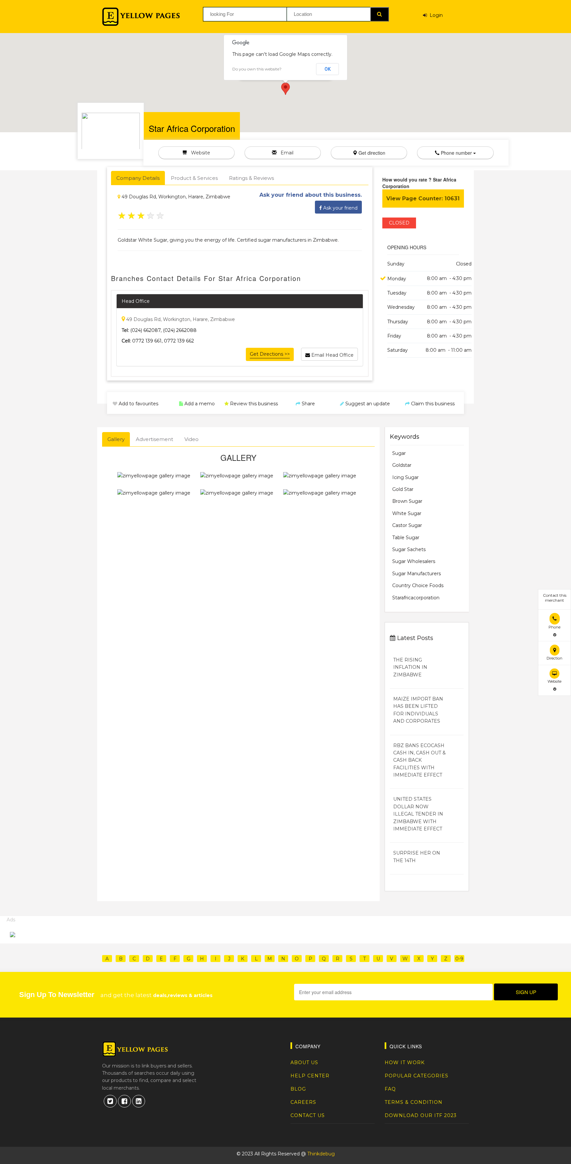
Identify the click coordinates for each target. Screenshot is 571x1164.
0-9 (459, 959)
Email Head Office (332, 355)
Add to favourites (137, 404)
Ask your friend (340, 208)
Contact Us (307, 1115)
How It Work (405, 1062)
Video (191, 439)
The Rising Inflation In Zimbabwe (410, 667)
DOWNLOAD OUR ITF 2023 (421, 1115)
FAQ (390, 1089)
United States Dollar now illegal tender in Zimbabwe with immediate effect (418, 814)
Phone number (456, 152)
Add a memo (199, 404)
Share (307, 404)
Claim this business (432, 404)
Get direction (371, 152)
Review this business (253, 404)
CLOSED (399, 223)
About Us (304, 1062)
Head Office (136, 301)
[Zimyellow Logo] (141, 16)
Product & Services (194, 178)
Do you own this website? (257, 68)
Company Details (138, 178)
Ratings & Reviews (251, 178)
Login (435, 15)
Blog (298, 1089)
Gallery (116, 439)
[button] (285, 89)
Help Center (309, 1076)
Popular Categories (416, 1076)
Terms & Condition (413, 1102)
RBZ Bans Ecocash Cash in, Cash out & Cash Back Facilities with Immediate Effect (419, 760)
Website (198, 153)
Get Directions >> (270, 354)
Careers (303, 1102)
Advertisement (154, 439)
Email (285, 153)
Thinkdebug (321, 1154)
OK (327, 69)
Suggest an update (367, 404)
